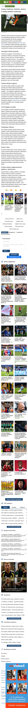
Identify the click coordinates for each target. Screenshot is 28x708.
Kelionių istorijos (5, 658)
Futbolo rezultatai (5, 682)
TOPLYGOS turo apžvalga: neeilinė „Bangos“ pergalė (13, 637)
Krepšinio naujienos (6, 661)
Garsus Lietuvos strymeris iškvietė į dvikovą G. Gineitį (13, 523)
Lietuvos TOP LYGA (9, 218)
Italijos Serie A (20, 218)
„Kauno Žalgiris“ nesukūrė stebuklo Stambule (12, 510)
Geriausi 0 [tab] (5, 232)
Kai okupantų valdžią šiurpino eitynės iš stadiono (12, 631)
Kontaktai (3, 703)
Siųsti (5, 251)
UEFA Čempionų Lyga (14, 229)
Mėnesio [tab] (22, 507)
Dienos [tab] (5, 507)
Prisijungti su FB (15, 257)
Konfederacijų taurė (5, 698)
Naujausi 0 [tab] (12, 232)
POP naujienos (4, 673)
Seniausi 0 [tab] (19, 232)
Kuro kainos (4, 653)
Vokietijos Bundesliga (7, 223)
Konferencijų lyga (8, 226)
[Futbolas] (2, 6)
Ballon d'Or (3, 677)
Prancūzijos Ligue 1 (9, 221)
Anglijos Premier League (20, 223)
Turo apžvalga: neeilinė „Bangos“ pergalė (11, 642)
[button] (2, 2)
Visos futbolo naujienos (14, 499)
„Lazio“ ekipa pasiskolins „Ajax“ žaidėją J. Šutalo (12, 615)
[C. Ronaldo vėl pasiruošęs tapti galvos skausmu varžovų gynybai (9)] (14, 577)
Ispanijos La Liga (19, 221)
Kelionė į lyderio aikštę (6, 639)
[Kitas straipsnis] (26, 20)
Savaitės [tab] (14, 507)
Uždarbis (3, 656)
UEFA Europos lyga (19, 226)
